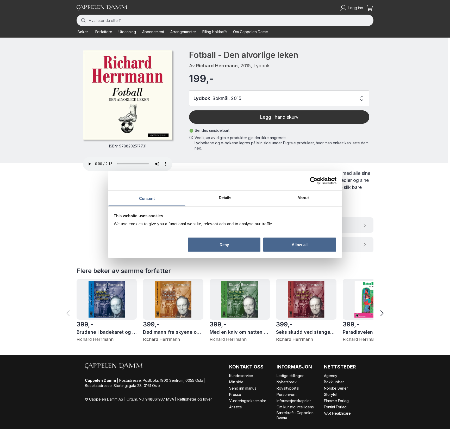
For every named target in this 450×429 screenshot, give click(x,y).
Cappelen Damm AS (106, 399)
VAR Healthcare (337, 413)
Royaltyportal (288, 388)
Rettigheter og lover (194, 399)
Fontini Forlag (335, 407)
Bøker (83, 31)
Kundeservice (241, 375)
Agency (330, 375)
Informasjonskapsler (294, 400)
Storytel (330, 394)
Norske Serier (336, 388)
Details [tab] (225, 197)
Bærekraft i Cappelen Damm (295, 415)
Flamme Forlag (336, 400)
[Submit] (83, 20)
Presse (235, 394)
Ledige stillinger (290, 375)
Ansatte (235, 407)
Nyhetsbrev (287, 382)
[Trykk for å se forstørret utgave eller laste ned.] (127, 95)
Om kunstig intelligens (295, 407)
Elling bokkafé (214, 31)
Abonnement (153, 31)
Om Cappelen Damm (250, 31)
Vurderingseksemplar (247, 400)
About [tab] (303, 197)
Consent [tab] (147, 198)
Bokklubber (334, 382)
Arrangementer (183, 31)
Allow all (300, 244)
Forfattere (103, 31)
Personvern (287, 394)
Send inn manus (242, 388)
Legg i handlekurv (279, 117)
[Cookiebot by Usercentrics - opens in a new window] (313, 180)
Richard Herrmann (217, 65)
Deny (224, 244)
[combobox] (225, 20)
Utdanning (127, 31)
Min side (236, 382)
